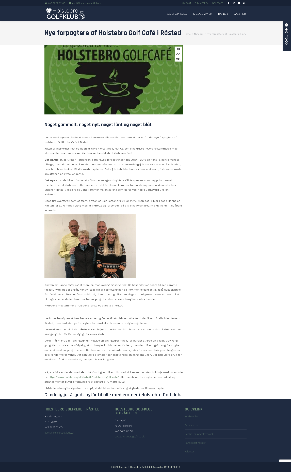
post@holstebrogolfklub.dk (86, 3)
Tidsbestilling (192, 416)
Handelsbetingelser (195, 442)
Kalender (189, 451)
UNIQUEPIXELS (172, 467)
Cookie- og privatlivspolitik (199, 434)
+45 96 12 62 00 (56, 3)
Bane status (191, 425)
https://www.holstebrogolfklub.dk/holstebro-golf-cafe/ (83, 377)
